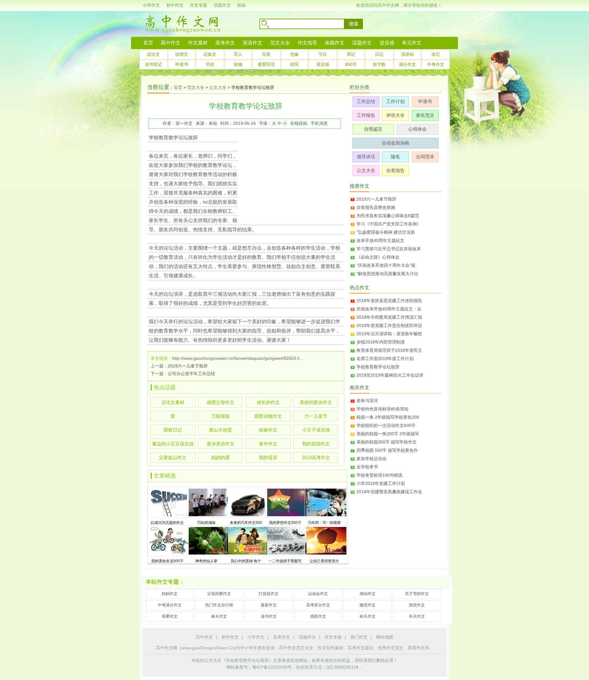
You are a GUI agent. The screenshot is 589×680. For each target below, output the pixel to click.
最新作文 (269, 605)
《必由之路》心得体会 (377, 257)
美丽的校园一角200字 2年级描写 (387, 433)
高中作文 (204, 637)
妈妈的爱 (220, 457)
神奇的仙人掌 (206, 561)
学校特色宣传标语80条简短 (382, 408)
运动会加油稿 (395, 142)
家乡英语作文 (220, 443)
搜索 (354, 23)
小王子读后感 (316, 429)
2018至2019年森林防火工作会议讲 (389, 375)
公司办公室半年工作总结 (191, 373)
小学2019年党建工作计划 (380, 483)
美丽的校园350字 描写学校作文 (386, 442)
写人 (238, 54)
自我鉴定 (373, 129)
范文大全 (280, 42)
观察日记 (173, 429)
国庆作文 (417, 605)
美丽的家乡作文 (316, 402)
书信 (210, 64)
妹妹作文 (268, 429)
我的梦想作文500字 (285, 523)
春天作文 (219, 616)
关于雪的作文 (417, 593)
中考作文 (435, 64)
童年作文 (268, 443)
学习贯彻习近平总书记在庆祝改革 (388, 248)
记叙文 (209, 54)
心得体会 (417, 129)
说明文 (181, 54)
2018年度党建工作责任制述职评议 (389, 325)
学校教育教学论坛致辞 (377, 366)
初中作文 (174, 5)
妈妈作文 (170, 593)
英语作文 (252, 42)
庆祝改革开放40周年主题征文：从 (389, 308)
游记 (435, 54)
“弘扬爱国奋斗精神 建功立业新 (385, 232)
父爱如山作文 (173, 457)
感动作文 (367, 593)
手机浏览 (319, 123)
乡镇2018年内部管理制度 (380, 342)
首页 (148, 42)
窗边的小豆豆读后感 (173, 443)
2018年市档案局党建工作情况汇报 (389, 317)
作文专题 (198, 5)
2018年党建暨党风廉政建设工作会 (389, 491)
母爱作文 (170, 616)
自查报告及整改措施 (375, 207)
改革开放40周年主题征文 (380, 240)
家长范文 (425, 115)
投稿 (241, 5)
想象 (294, 54)
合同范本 (425, 156)
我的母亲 (268, 457)
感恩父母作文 (220, 402)
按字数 (379, 64)
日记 (379, 54)
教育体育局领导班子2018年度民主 (389, 350)
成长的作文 (268, 402)
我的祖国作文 (316, 443)
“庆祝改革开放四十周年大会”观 (385, 265)
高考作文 (225, 42)
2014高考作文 (316, 457)
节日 (322, 54)
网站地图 (384, 637)
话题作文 (222, 5)
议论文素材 (172, 402)
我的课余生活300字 (167, 561)
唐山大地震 (220, 429)
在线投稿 (298, 123)
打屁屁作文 (269, 593)
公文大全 (217, 87)
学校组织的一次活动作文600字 (385, 425)
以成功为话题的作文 (167, 523)
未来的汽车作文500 (246, 523)
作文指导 (307, 42)
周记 (351, 54)
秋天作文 (367, 616)
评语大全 (395, 115)
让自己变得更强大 (324, 561)
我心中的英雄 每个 (246, 561)
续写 (294, 64)
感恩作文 (318, 616)
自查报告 (395, 170)
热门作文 (359, 637)
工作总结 (366, 101)
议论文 (153, 54)
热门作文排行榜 (219, 605)
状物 (238, 64)
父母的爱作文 (219, 593)
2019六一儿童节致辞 (188, 365)
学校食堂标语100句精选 (379, 475)
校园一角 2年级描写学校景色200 (387, 417)
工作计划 (395, 101)
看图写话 (266, 64)
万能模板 (220, 416)
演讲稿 (407, 54)
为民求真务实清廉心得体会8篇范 (387, 215)
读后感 (386, 42)
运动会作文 (318, 593)
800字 (351, 64)
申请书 (181, 64)
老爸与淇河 (367, 400)
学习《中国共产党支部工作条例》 (388, 223)
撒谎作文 (367, 605)
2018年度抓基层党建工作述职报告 (389, 300)
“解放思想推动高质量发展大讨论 (387, 273)
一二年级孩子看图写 (285, 561)
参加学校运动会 (371, 458)
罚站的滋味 (206, 523)
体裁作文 (335, 42)
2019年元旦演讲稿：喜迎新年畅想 (389, 333)
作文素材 (198, 42)
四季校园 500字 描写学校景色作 (387, 450)
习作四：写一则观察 (324, 523)
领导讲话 (366, 156)
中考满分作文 (170, 605)
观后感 (322, 64)
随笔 (395, 156)
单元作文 (412, 42)
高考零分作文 (318, 605)
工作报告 (366, 115)
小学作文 (151, 5)
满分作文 (407, 64)
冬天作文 (417, 616)
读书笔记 (153, 64)
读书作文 (269, 616)
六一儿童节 (315, 416)
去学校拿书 (367, 466)
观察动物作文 (268, 416)
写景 (266, 54)
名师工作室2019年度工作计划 (385, 358)
